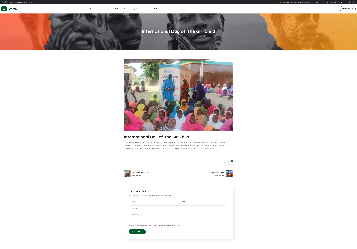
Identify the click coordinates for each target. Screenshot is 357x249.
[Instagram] (354, 2)
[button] (348, 8)
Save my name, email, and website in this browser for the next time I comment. (156, 225)
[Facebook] (346, 2)
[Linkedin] (350, 2)
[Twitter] (342, 2)
